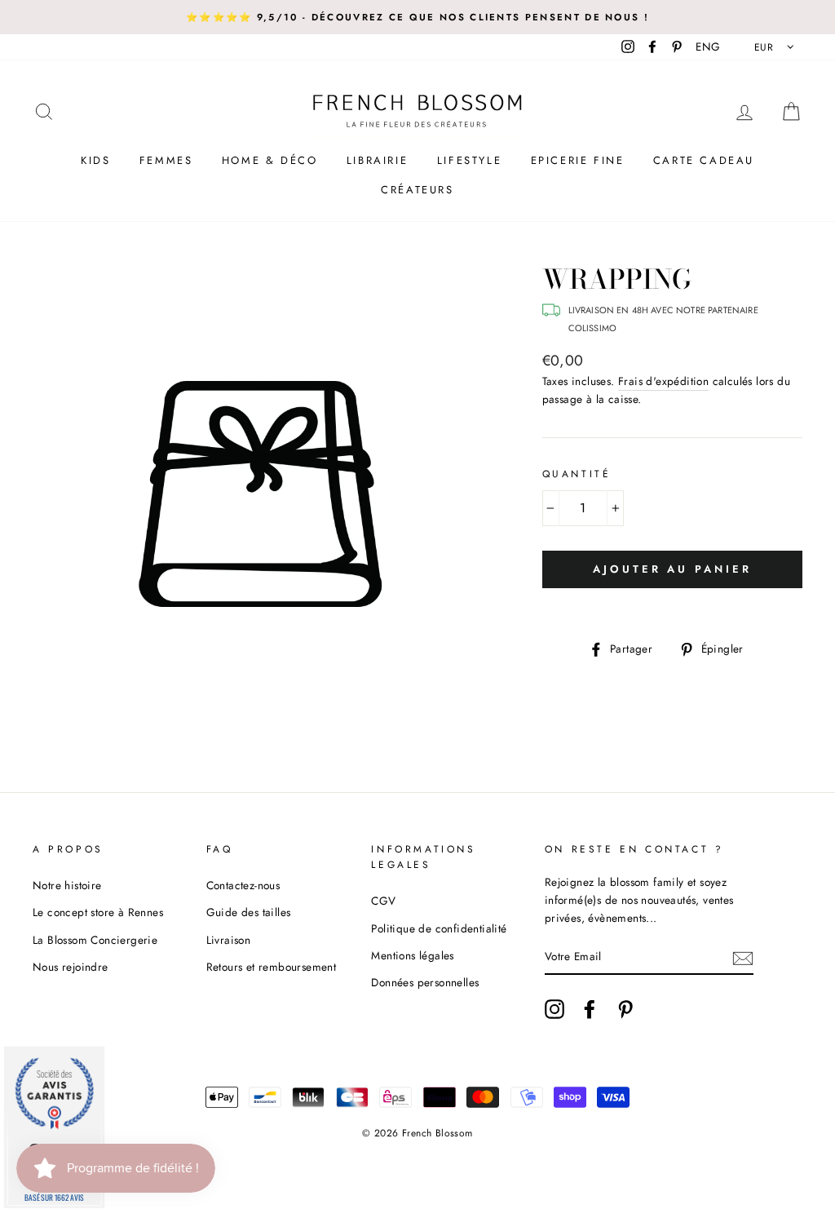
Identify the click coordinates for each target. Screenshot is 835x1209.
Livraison (228, 940)
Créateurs (417, 189)
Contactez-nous (243, 885)
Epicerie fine (578, 160)
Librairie (377, 160)
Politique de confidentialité (438, 928)
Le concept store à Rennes (98, 912)
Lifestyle (469, 160)
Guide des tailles (248, 912)
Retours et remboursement (271, 967)
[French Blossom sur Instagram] (554, 1009)
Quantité (577, 474)
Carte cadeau (703, 160)
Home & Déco (270, 160)
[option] (417, 17)
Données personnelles (425, 982)
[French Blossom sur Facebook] (589, 1009)
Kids (95, 160)
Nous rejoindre (70, 967)
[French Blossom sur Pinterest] (625, 1009)
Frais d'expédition (663, 381)
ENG (708, 46)
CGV (383, 900)
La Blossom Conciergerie (95, 940)
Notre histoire (67, 885)
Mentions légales (412, 955)
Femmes (166, 160)
